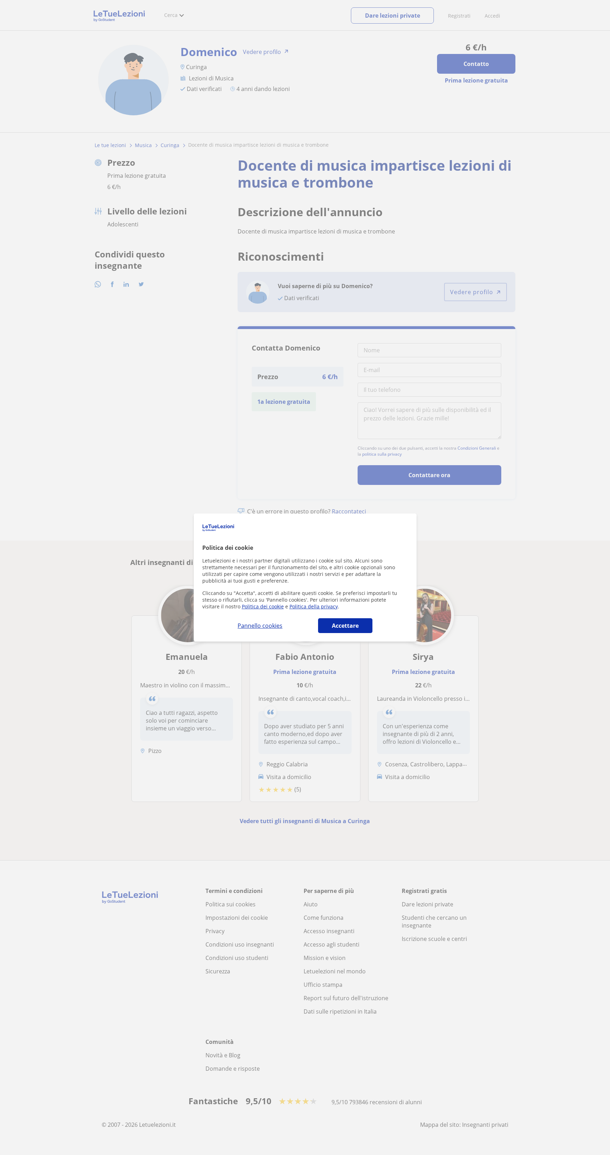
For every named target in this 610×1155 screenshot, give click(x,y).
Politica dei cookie (263, 606)
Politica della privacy (313, 606)
